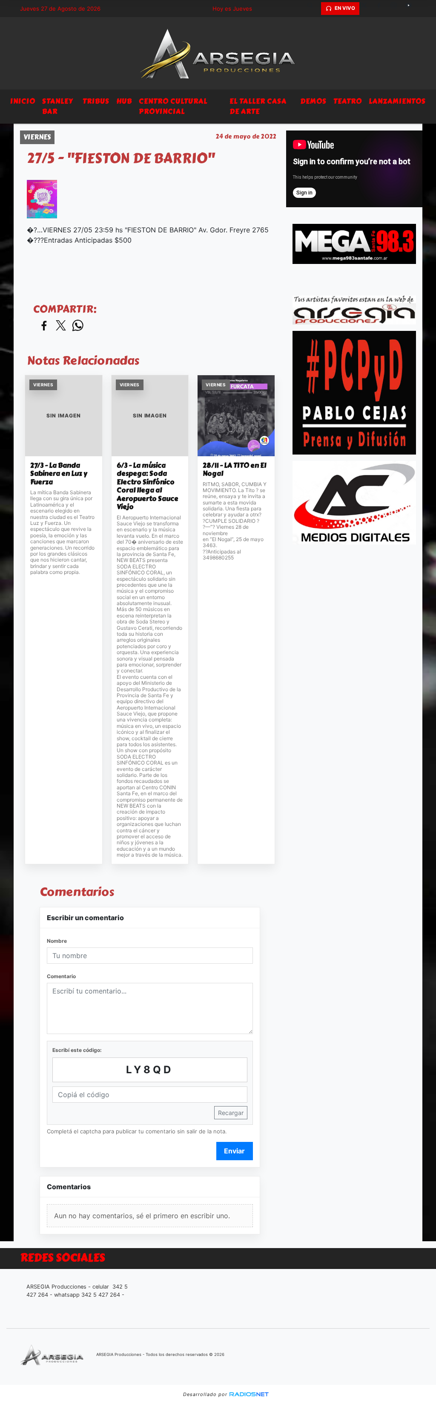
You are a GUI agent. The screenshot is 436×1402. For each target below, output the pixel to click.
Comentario (61, 976)
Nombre (57, 941)
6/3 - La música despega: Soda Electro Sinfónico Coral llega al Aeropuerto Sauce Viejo (147, 486)
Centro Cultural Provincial (173, 106)
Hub (124, 101)
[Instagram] (397, 8)
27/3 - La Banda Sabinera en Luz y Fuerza (58, 474)
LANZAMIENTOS (397, 101)
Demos (313, 101)
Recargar (231, 1112)
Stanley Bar (57, 106)
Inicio (22, 101)
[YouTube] (411, 8)
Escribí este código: (77, 1050)
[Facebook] (382, 8)
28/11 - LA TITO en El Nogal (234, 469)
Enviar (234, 1151)
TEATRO (347, 101)
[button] (313, 8)
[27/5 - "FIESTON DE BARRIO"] (42, 199)
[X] (367, 8)
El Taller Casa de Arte (258, 106)
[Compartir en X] (60, 326)
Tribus (96, 101)
